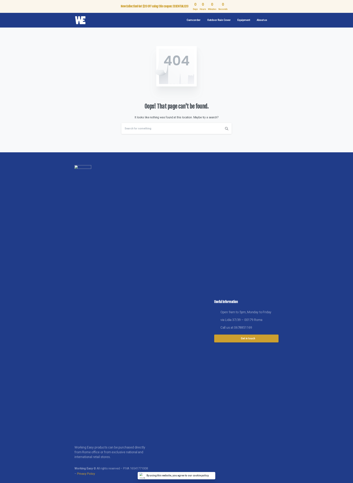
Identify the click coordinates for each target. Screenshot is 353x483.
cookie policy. (201, 475)
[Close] (348, 6)
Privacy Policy (86, 473)
